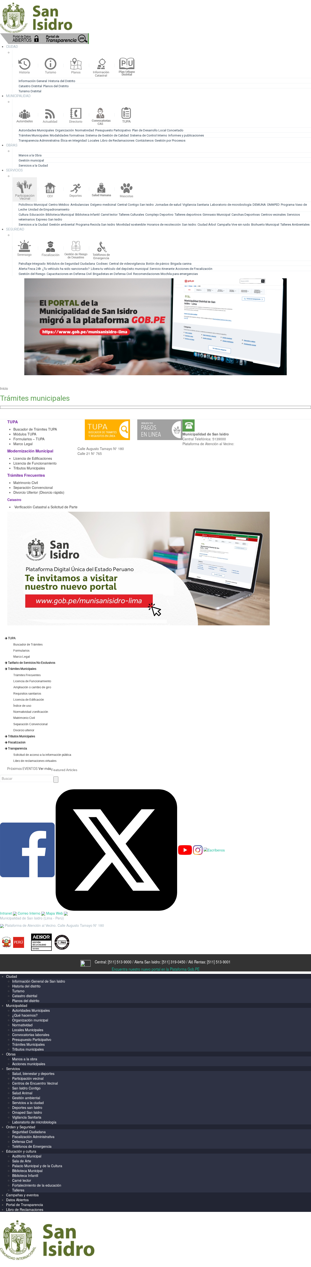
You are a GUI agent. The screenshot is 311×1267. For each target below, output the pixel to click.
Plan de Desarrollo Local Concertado (157, 130)
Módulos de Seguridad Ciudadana (71, 263)
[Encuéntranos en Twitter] (116, 849)
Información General (33, 81)
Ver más (44, 769)
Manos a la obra (24, 1058)
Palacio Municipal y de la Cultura (37, 1165)
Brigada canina (181, 263)
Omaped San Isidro (27, 1112)
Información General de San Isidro (38, 981)
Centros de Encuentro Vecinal (35, 1083)
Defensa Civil (22, 1141)
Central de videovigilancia (127, 263)
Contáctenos (145, 140)
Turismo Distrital (30, 91)
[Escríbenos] (214, 849)
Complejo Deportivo (159, 214)
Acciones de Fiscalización (193, 269)
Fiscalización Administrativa (33, 1136)
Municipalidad (16, 1005)
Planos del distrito (25, 1000)
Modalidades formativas (67, 135)
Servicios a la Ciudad (33, 165)
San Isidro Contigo (26, 1088)
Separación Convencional (33, 487)
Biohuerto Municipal (265, 224)
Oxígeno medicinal (103, 204)
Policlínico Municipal (33, 204)
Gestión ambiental (62, 224)
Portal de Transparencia (24, 1204)
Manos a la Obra (30, 155)
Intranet (6, 913)
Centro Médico (59, 204)
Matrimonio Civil (25, 482)
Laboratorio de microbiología (230, 204)
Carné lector (109, 214)
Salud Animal (22, 1092)
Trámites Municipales (34, 135)
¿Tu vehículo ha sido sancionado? (66, 269)
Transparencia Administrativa (39, 140)
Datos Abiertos (17, 1199)
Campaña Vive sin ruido (233, 224)
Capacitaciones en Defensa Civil (69, 274)
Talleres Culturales (131, 214)
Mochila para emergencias (179, 274)
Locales (93, 140)
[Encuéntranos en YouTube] (185, 849)
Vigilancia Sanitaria (195, 204)
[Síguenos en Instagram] (198, 849)
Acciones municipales (28, 1063)
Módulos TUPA (24, 434)
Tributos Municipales (29, 468)
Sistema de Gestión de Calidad (107, 135)
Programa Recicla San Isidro (95, 224)
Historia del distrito (26, 986)
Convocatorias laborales (30, 1034)
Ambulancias (79, 204)
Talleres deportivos (188, 214)
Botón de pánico (157, 263)
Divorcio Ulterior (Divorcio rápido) (38, 492)
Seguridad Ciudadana (29, 1131)
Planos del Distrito (56, 86)
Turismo (18, 990)
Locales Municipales (27, 1029)
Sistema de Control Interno (148, 135)
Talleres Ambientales (295, 224)
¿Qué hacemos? (25, 1015)
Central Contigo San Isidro (135, 204)
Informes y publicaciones (186, 135)
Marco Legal (23, 443)
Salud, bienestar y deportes (33, 1073)
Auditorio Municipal (26, 1156)
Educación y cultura (21, 1151)
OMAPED (273, 204)
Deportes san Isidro (27, 1107)
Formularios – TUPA (28, 438)
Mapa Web (55, 913)
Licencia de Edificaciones (32, 458)
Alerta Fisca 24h (30, 269)
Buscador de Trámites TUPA (35, 429)
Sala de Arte (21, 1160)
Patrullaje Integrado (32, 263)
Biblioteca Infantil (87, 214)
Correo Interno (29, 913)
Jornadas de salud (168, 204)
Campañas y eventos (22, 1194)
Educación (37, 214)
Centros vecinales (273, 214)
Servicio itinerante (162, 269)
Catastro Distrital (30, 86)
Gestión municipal (31, 160)
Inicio (4, 388)
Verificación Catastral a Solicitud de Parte (46, 506)
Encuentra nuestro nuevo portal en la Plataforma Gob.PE (155, 969)
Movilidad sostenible (131, 224)
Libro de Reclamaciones (117, 140)
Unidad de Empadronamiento (48, 209)
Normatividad (84, 130)
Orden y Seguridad (20, 1126)
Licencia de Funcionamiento (35, 463)
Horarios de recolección (164, 224)
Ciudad (11, 976)
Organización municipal (30, 1020)
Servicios (13, 1068)
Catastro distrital (24, 995)
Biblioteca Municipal (60, 214)
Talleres (18, 1190)
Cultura (23, 214)
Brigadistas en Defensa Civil (112, 274)
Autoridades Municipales (36, 130)
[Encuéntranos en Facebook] (27, 849)
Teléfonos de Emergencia (32, 1146)
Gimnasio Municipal (216, 214)
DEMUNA (259, 204)
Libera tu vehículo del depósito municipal (119, 269)
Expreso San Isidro (49, 219)
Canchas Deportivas (246, 214)
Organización (64, 130)
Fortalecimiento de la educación (36, 1185)
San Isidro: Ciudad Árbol (199, 224)
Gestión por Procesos (170, 140)
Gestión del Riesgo (32, 274)
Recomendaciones (146, 274)
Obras (11, 1054)
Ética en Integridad (74, 140)
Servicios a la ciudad (28, 1102)
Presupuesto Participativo (113, 130)
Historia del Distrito (61, 81)
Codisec (102, 263)
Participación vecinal (27, 1078)
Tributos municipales (28, 1049)
